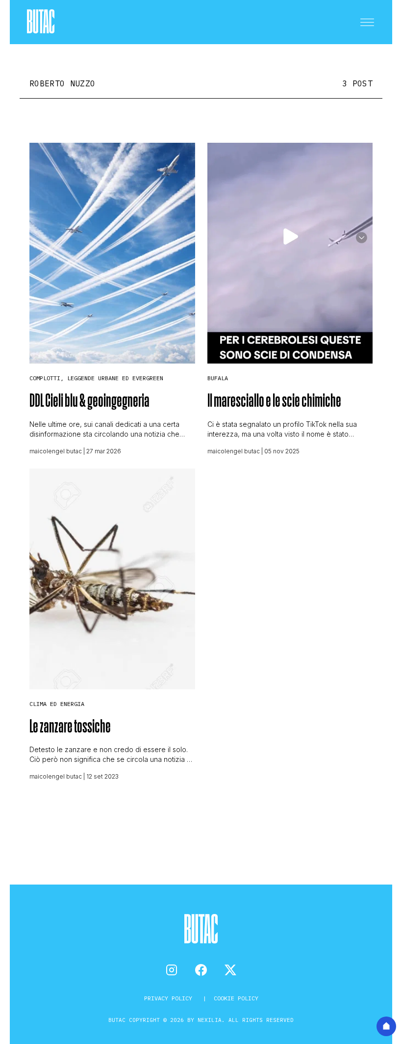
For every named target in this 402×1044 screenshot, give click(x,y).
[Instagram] (171, 970)
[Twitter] (230, 970)
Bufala (217, 378)
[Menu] (367, 22)
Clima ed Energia (56, 703)
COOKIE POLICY (236, 998)
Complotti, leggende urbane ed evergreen (96, 378)
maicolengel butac (55, 451)
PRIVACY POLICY (170, 998)
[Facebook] (201, 970)
